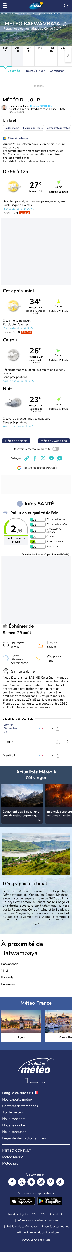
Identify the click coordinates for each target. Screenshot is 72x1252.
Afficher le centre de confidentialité (38, 1232)
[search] (66, 6)
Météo (4, 13)
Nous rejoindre (13, 1125)
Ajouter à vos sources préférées (39, 467)
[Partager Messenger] (51, 458)
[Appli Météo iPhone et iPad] (22, 1201)
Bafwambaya (56, 13)
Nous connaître (14, 1119)
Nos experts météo (17, 1099)
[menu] (6, 6)
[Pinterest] (50, 1182)
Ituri (46, 13)
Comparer (57, 71)
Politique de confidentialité (22, 1226)
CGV (43, 1214)
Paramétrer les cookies (55, 1226)
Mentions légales (18, 1214)
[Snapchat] (31, 1182)
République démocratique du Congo (25, 13)
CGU (34, 1214)
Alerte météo (12, 1112)
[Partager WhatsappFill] (59, 458)
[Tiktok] (60, 1182)
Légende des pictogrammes (24, 1138)
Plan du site (57, 1214)
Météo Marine (13, 1157)
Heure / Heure (35, 71)
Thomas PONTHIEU (41, 106)
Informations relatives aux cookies (37, 1220)
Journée (14, 71)
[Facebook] (12, 1182)
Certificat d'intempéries (20, 1106)
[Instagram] (41, 1182)
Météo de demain (16, 441)
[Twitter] (22, 1182)
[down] (36, 924)
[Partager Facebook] (34, 458)
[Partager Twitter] (43, 458)
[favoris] (65, 23)
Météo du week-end (54, 441)
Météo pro (10, 1163)
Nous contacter (14, 1131)
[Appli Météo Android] (49, 1201)
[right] (68, 54)
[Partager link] (26, 458)
